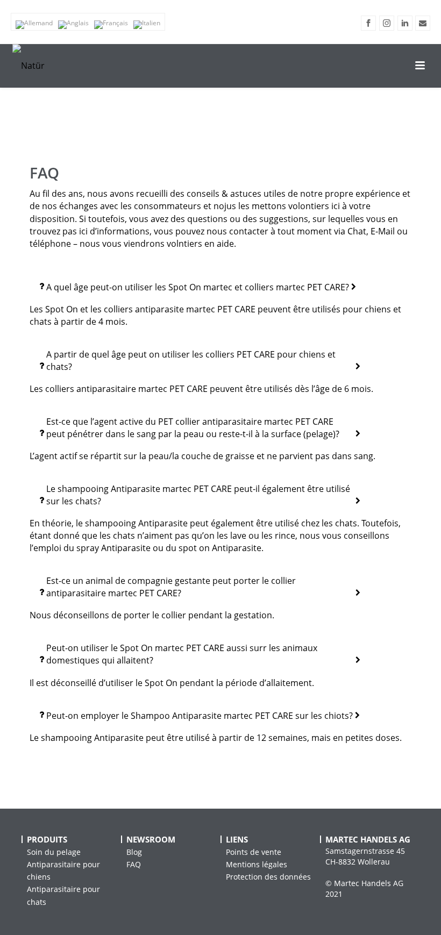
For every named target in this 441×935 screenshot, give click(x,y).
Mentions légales (256, 864)
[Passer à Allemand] (34, 24)
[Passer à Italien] (147, 24)
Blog (134, 852)
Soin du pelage (54, 852)
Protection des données (268, 877)
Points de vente (253, 852)
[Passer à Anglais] (73, 24)
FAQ (133, 864)
